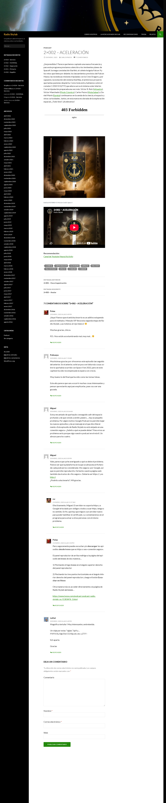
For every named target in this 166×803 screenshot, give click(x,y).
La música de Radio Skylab (110, 34)
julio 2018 (7, 253)
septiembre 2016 (10, 319)
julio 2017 (7, 288)
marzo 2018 (8, 266)
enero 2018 (8, 272)
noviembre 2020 (9, 178)
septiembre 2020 (10, 181)
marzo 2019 (8, 228)
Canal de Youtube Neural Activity (58, 256)
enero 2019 (8, 235)
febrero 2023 (8, 141)
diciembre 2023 (9, 119)
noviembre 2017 (9, 278)
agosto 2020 (8, 185)
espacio (85, 266)
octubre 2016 (8, 316)
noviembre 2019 (9, 206)
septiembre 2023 (10, 125)
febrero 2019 (8, 231)
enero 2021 (8, 172)
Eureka (57, 95)
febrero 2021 (8, 169)
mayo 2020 (8, 191)
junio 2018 (7, 256)
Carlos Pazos (66, 57)
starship (82, 269)
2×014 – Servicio (9, 60)
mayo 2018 (8, 260)
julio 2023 (7, 128)
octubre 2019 (8, 210)
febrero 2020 (8, 197)
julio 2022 (7, 153)
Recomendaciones (131, 34)
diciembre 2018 (9, 238)
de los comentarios (12, 358)
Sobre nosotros (90, 34)
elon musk (75, 266)
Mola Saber (93, 92)
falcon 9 (95, 266)
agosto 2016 (8, 322)
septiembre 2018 (10, 247)
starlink (72, 269)
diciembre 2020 (9, 175)
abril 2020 (7, 194)
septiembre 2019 (10, 213)
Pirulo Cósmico (67, 92)
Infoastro (98, 89)
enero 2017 (8, 306)
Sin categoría (8, 338)
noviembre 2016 (9, 313)
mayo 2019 (8, 225)
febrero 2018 (8, 269)
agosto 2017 (8, 284)
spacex (62, 269)
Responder (56, 342)
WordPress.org (9, 361)
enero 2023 (8, 144)
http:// (53, 477)
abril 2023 (7, 135)
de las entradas (10, 355)
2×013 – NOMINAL (10, 63)
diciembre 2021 (9, 156)
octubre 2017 (8, 281)
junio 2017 (7, 291)
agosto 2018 (8, 250)
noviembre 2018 (9, 241)
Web (46, 732)
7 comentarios (82, 57)
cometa (49, 266)
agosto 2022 (8, 150)
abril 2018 (7, 263)
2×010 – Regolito (10, 72)
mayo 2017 (8, 294)
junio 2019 (7, 222)
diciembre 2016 (9, 309)
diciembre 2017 (9, 275)
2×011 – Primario (10, 69)
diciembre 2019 (9, 203)
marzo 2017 (8, 300)
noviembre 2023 (9, 122)
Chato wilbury (8, 89)
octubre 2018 (8, 244)
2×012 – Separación (11, 66)
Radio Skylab (11, 34)
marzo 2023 (8, 138)
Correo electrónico (53, 722)
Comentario (49, 677)
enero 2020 (8, 200)
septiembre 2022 (10, 147)
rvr (54, 499)
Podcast (48, 48)
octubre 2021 (8, 160)
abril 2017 (7, 297)
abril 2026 (7, 116)
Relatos (152, 34)
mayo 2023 (8, 131)
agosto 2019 (8, 216)
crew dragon (61, 266)
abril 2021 (7, 166)
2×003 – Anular (52, 290)
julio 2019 (7, 219)
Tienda (143, 34)
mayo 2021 (8, 163)
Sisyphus (7, 85)
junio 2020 (7, 188)
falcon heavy (51, 269)
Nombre (48, 711)
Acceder (7, 352)
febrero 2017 (8, 303)
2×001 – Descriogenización (55, 281)
